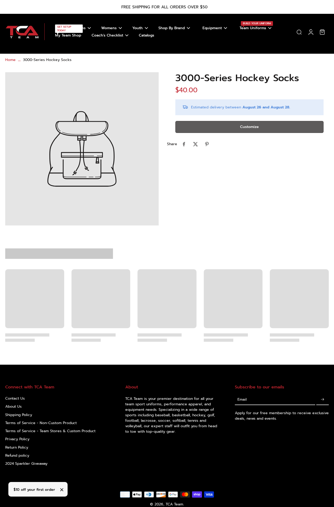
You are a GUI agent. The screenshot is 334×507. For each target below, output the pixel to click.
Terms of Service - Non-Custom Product (41, 422)
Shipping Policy (18, 414)
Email (242, 399)
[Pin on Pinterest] (207, 144)
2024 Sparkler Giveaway (26, 463)
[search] (299, 32)
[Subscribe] (322, 399)
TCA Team (174, 504)
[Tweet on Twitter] (195, 144)
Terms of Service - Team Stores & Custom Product (50, 431)
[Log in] (310, 31)
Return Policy (16, 447)
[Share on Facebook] (184, 144)
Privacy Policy (17, 439)
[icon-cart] (322, 32)
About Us (13, 406)
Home (10, 60)
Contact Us (15, 398)
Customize (249, 127)
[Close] (61, 489)
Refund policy (17, 455)
